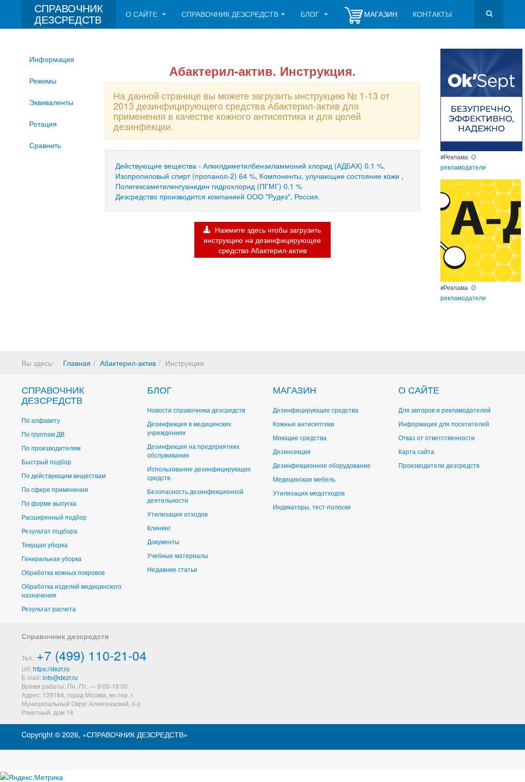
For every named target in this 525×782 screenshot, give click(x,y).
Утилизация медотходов (309, 492)
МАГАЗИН (294, 389)
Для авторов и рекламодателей (444, 409)
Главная (77, 363)
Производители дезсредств (438, 465)
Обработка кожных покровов (63, 572)
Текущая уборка (45, 544)
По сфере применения (55, 489)
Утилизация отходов (177, 513)
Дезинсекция (292, 451)
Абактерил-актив (128, 363)
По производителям (51, 447)
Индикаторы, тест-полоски (312, 506)
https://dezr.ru (51, 668)
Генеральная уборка (52, 558)
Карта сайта (416, 451)
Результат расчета (49, 608)
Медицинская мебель (304, 479)
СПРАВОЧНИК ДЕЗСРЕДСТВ (53, 394)
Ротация (43, 123)
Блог (310, 14)
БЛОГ (159, 389)
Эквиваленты (51, 102)
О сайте (142, 14)
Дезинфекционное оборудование (322, 465)
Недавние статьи (172, 569)
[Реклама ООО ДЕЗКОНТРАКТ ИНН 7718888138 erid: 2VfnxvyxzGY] (480, 229)
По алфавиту (41, 420)
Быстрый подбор (46, 461)
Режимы (42, 80)
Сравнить (45, 145)
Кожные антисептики (303, 423)
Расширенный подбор (54, 516)
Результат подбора (49, 530)
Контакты (432, 14)
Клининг (159, 527)
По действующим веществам (64, 475)
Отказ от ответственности (436, 437)
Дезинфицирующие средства (315, 409)
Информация (51, 59)
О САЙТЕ (418, 389)
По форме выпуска (49, 503)
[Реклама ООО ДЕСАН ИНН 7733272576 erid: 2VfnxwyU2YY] (481, 99)
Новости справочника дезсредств (196, 409)
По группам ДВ (43, 433)
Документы (163, 541)
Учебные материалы (177, 555)
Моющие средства (300, 437)
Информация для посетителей (443, 423)
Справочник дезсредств (229, 14)
